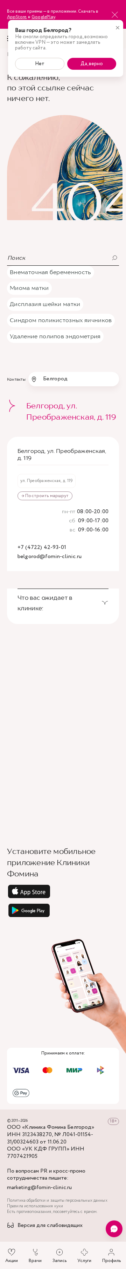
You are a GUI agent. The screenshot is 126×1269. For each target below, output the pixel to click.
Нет (39, 63)
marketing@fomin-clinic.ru (39, 1188)
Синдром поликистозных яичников (61, 320)
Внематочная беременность (50, 272)
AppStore (16, 17)
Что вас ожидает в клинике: (45, 603)
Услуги (84, 1260)
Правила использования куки (35, 1206)
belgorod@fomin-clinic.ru (50, 557)
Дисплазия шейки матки (45, 303)
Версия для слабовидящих (50, 1225)
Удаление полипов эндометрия (55, 336)
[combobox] (73, 379)
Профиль (111, 1260)
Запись (59, 1260)
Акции (11, 1260)
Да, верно (91, 63)
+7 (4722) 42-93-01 (42, 547)
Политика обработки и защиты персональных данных (57, 1200)
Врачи (35, 1260)
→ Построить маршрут (45, 496)
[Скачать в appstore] (63, 891)
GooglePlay (43, 17)
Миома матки (29, 287)
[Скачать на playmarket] (63, 910)
